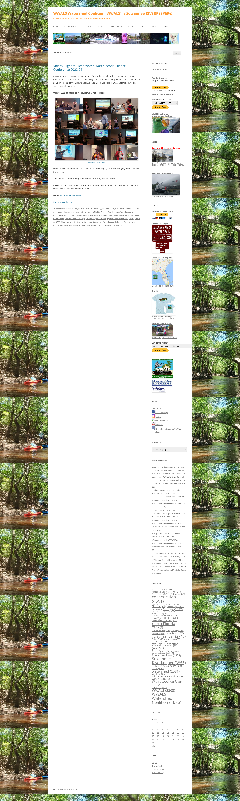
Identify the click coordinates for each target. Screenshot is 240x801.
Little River (170, 618)
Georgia (104, 212)
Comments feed (158, 769)
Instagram (159, 417)
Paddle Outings (159, 78)
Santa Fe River (160, 641)
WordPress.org (158, 772)
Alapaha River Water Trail (166, 591)
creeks (157, 604)
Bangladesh (109, 208)
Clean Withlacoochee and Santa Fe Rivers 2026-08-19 (169, 546)
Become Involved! (72, 26)
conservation (80, 212)
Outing (177, 630)
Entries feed (157, 766)
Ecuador (90, 212)
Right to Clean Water (115, 218)
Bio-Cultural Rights (123, 208)
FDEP (166, 604)
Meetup (164, 420)
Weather (158, 674)
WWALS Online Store (162, 323)
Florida (97, 212)
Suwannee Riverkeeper (93, 222)
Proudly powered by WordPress (65, 789)
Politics (81, 208)
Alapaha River (163, 589)
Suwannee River (166, 655)
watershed (68, 225)
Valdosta (174, 665)
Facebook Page (161, 412)
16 (183, 732)
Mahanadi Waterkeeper (108, 215)
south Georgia (77, 222)
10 (153, 732)
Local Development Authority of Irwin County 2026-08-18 (168, 526)
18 (158, 736)
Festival (174, 604)
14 (173, 732)
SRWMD (174, 651)
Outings (100, 26)
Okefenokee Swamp (161, 631)
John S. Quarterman (61, 215)
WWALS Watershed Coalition (92, 225)
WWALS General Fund (162, 211)
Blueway (179, 593)
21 (173, 736)
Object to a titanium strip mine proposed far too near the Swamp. (168, 164)
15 (178, 732)
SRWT (156, 653)
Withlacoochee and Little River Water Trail (168, 677)
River (87, 208)
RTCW (92, 208)
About (154, 26)
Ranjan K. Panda (99, 218)
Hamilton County (160, 614)
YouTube (159, 424)
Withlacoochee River (167, 683)
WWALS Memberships (162, 94)
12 (163, 732)
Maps (165, 26)
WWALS (76, 225)
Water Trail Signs (160, 223)
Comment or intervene (162, 196)
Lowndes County (165, 620)
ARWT (167, 594)
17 (153, 736)
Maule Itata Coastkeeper (129, 215)
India (134, 212)
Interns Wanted (159, 69)
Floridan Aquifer (175, 606)
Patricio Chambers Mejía (75, 218)
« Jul (153, 746)
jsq (122, 225)
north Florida (58, 218)
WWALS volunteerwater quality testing (162, 115)
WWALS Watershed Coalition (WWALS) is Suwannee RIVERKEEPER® (112, 13)
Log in (154, 762)
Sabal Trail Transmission (166, 639)
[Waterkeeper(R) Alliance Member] (159, 391)
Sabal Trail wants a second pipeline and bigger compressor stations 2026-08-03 (168, 506)
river (126, 218)
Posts (88, 26)
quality (175, 633)
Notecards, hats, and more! (164, 337)
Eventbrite (156, 408)
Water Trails (116, 26)
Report (131, 26)
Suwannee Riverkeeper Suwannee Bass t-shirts (163, 317)
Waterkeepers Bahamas (113, 222)
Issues (143, 26)
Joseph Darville (76, 215)
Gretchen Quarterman (163, 611)
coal (72, 212)
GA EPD (157, 609)
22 (178, 736)
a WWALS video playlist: (71, 195)
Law (156, 618)
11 (158, 732)
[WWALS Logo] (162, 377)
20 (168, 736)
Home (55, 26)
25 (158, 739)
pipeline (158, 633)
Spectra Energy (160, 651)
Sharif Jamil (65, 222)
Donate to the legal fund (163, 286)
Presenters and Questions (96, 162)
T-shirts (155, 291)
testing (158, 665)
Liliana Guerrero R (90, 215)
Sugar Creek (167, 653)
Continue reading (62, 202)
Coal (75, 208)
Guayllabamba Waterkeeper (119, 212)
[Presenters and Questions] (96, 160)
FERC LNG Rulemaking (162, 173)
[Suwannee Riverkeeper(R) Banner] (162, 385)
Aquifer (157, 594)
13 (168, 732)
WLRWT (159, 687)
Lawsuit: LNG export (162, 257)
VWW (158, 668)
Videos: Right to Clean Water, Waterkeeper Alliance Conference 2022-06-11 (89, 67)
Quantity (159, 636)
